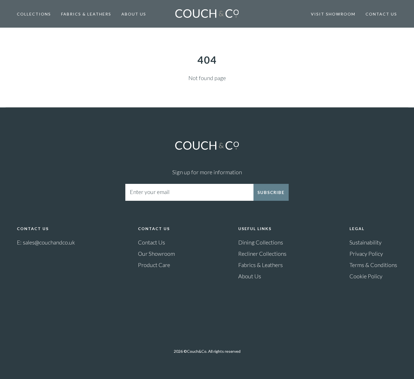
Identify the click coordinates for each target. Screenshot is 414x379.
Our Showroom (156, 253)
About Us (133, 14)
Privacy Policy (366, 253)
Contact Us (381, 14)
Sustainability (366, 242)
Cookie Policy (366, 276)
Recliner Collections (262, 253)
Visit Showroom (333, 14)
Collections (34, 14)
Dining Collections (260, 242)
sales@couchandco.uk (49, 242)
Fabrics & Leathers (86, 14)
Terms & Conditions (373, 264)
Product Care (154, 264)
